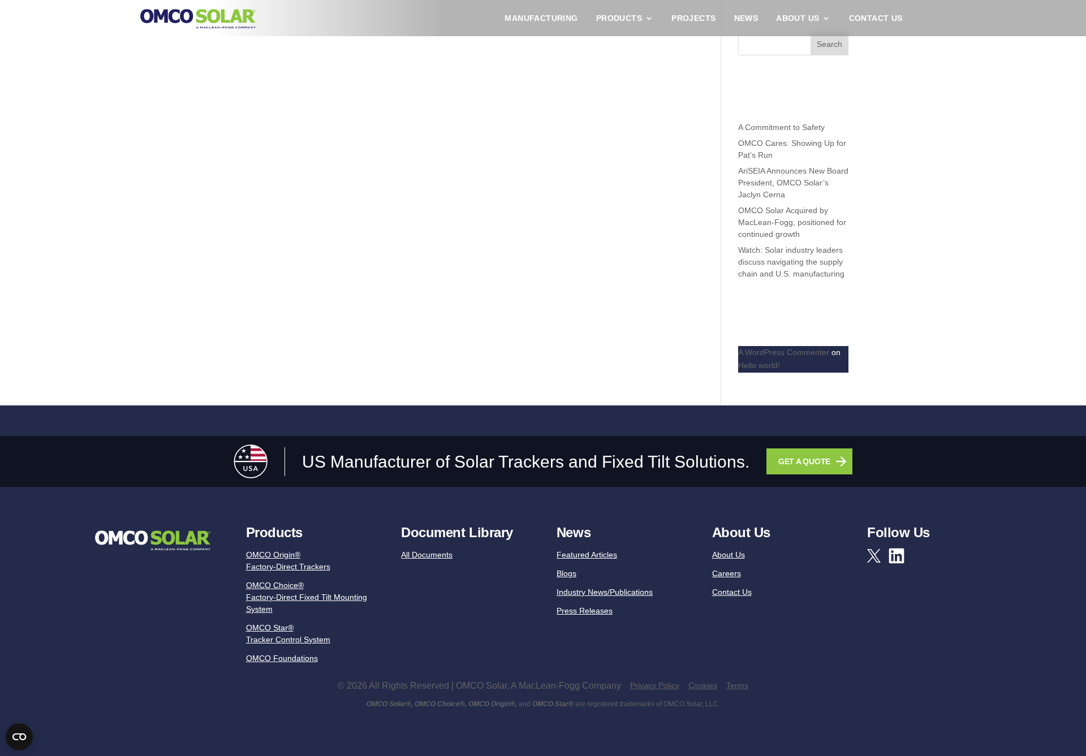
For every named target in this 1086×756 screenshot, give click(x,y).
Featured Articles (587, 554)
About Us (797, 18)
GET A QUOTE (804, 461)
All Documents (427, 554)
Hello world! (759, 365)
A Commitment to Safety (781, 127)
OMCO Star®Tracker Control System (288, 633)
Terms (737, 685)
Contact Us (876, 18)
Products (619, 18)
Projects (693, 18)
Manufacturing (541, 18)
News (746, 18)
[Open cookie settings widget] (19, 736)
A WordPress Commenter (783, 352)
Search (829, 44)
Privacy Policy (654, 685)
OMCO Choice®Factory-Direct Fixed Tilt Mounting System (306, 597)
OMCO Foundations (282, 658)
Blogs (566, 573)
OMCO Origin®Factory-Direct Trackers (288, 560)
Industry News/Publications (605, 592)
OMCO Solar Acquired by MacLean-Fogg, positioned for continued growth (792, 222)
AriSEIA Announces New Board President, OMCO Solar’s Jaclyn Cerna (793, 182)
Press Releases (585, 610)
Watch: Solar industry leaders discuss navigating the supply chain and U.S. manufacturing (791, 261)
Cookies (702, 685)
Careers (726, 573)
